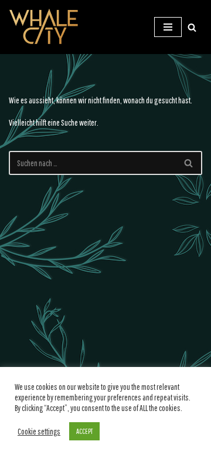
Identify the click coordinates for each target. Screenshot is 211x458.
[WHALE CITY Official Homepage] (44, 27)
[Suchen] (192, 27)
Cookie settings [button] (39, 431)
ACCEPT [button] (84, 431)
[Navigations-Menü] (168, 27)
